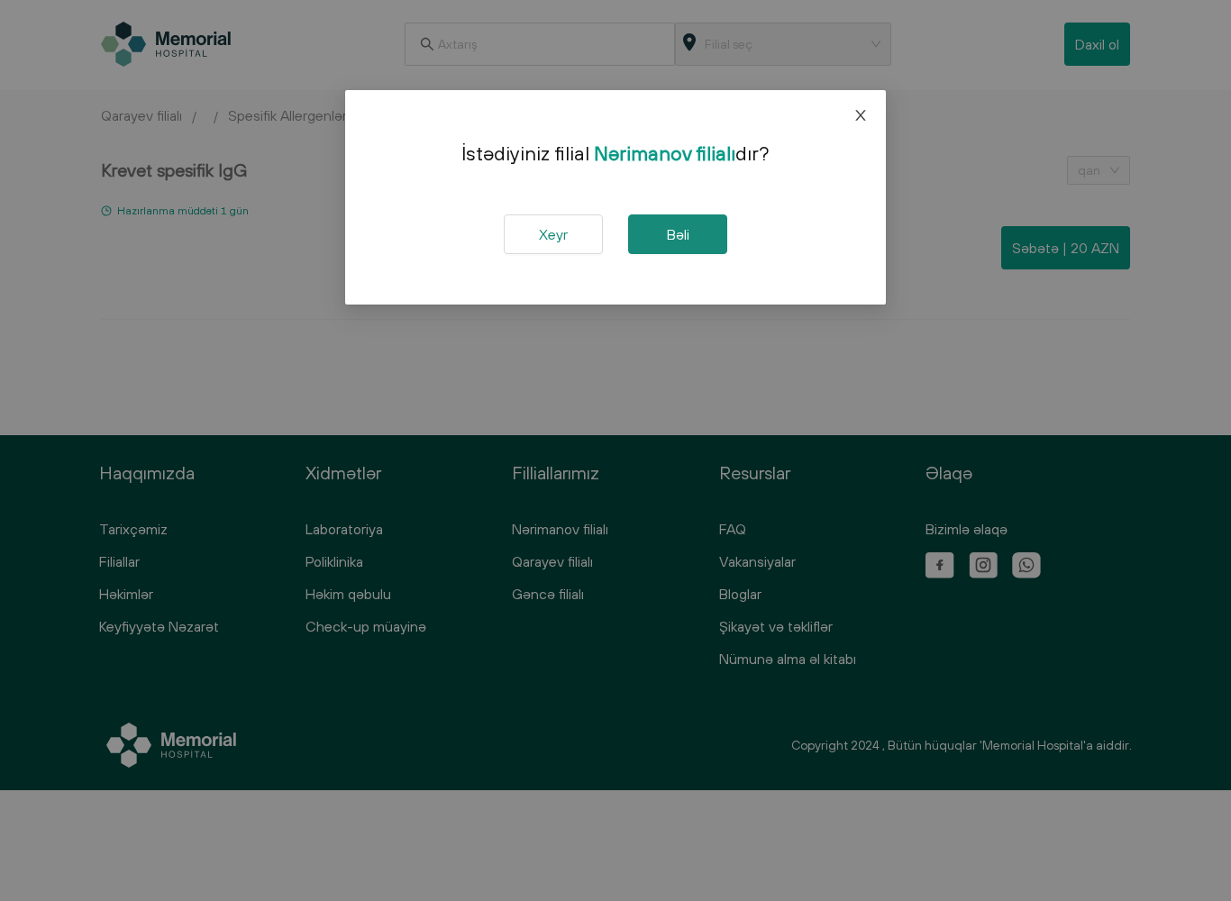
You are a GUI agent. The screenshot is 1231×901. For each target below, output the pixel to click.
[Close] (860, 115)
